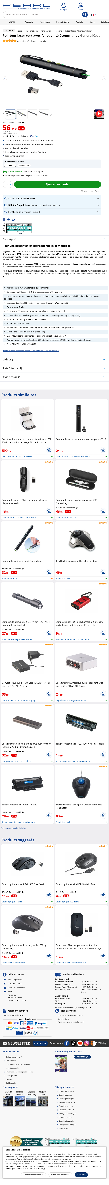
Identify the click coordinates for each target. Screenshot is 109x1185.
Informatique (32, 31)
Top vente (29, 22)
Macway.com (64, 1128)
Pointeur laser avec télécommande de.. (73, 456)
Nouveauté (45, 22)
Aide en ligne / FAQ (15, 979)
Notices (9, 1079)
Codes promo (11, 1075)
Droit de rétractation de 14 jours (70, 1015)
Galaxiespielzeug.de (66, 1091)
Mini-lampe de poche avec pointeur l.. (73, 639)
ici (44, 1168)
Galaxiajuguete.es (66, 1106)
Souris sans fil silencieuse (13, 962)
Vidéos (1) (9, 359)
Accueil (20, 31)
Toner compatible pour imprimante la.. (19, 822)
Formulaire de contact (16, 987)
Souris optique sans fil (12, 901)
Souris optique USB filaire (67, 901)
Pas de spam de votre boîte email (71, 1022)
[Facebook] (5, 219)
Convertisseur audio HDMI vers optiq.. (19, 700)
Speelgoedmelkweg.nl (67, 1113)
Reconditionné (62, 22)
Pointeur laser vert (10, 578)
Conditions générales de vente (18, 1064)
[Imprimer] (9, 219)
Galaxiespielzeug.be (66, 1121)
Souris (59, 31)
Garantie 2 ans (63, 1019)
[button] (18, 175)
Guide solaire (11, 1083)
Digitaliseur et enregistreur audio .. (71, 700)
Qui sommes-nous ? (14, 1057)
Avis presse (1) (12, 377)
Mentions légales (12, 1068)
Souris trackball (63, 578)
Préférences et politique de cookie (19, 1072)
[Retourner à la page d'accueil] (26, 7)
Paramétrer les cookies (60, 1174)
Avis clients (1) (12, 368)
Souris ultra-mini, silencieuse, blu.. (71, 962)
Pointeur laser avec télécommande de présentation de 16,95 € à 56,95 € (31, 350)
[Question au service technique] (14, 219)
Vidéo (92, 22)
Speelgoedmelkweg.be (67, 1124)
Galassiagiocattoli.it (66, 1110)
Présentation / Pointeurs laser (78, 31)
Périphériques (47, 31)
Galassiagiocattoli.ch (67, 1102)
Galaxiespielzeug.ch (66, 1098)
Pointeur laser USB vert (66, 517)
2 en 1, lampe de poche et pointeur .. (18, 639)
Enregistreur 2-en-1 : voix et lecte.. (17, 761)
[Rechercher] (85, 14)
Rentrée (79, 22)
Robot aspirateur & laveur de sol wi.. (18, 456)
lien (75, 1159)
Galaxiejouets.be (65, 1117)
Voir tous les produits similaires (13, 828)
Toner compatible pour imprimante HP (73, 761)
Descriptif (9, 239)
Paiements (13, 1015)
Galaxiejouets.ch (65, 1095)
